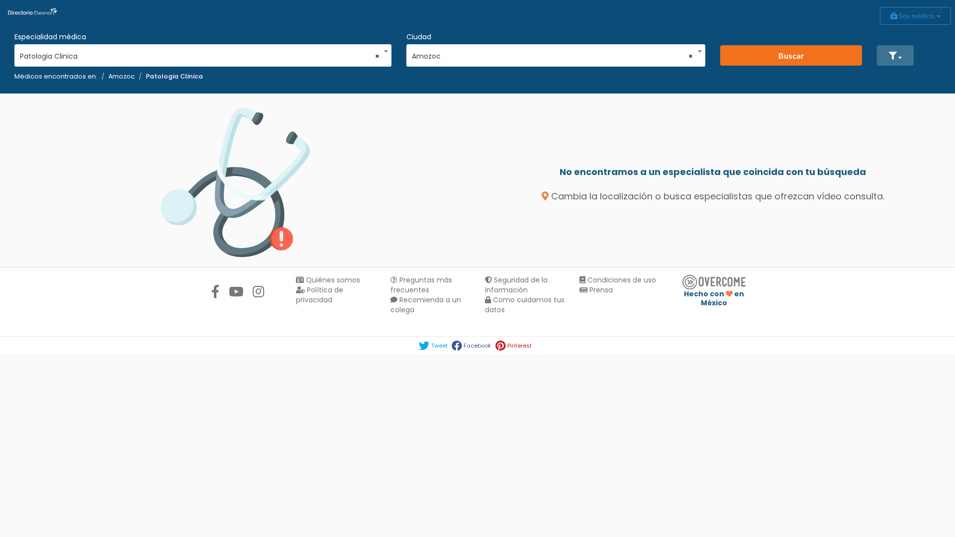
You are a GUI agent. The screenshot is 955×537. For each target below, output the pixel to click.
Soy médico (916, 15)
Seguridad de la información (516, 285)
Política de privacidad (319, 295)
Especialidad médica (50, 37)
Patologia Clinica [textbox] (200, 56)
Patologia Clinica (174, 76)
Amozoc (121, 76)
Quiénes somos (332, 280)
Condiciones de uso (620, 280)
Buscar (791, 55)
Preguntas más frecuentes (421, 285)
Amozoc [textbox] (552, 56)
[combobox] (200, 54)
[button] (895, 55)
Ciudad (418, 37)
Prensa (600, 290)
